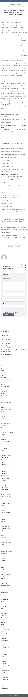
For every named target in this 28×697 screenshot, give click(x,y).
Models (2, 569)
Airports (3, 384)
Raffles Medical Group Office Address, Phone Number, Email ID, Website (7, 266)
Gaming (2, 491)
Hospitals (3, 510)
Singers (2, 645)
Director (3, 443)
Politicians (3, 601)
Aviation (3, 393)
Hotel (2, 517)
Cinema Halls (4, 418)
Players (2, 597)
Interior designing (5, 526)
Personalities (4, 588)
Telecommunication (5, 665)
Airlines (2, 382)
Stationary (3, 652)
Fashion (2, 466)
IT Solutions (3, 533)
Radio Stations (4, 613)
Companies (3, 430)
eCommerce (3, 450)
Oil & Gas (3, 576)
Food (2, 482)
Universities (3, 690)
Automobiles (4, 391)
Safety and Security (5, 629)
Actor (2, 368)
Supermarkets (4, 658)
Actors (2, 370)
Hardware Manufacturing (6, 503)
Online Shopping (4, 581)
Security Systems (5, 633)
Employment (4, 462)
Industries (3, 519)
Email (4, 297)
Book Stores (4, 404)
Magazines (3, 546)
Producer (3, 608)
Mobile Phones (4, 565)
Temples (3, 672)
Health (2, 505)
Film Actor (3, 471)
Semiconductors (4, 636)
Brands (2, 407)
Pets (2, 590)
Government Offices (5, 501)
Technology (3, 663)
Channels (3, 416)
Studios (2, 656)
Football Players (4, 489)
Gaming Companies (5, 494)
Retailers (3, 626)
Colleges (3, 425)
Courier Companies (5, 441)
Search (2, 321)
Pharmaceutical (4, 592)
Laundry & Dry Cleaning (6, 542)
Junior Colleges (4, 539)
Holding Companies (5, 507)
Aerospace (3, 377)
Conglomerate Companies (7, 432)
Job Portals (14, 8)
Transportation (4, 684)
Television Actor (4, 668)
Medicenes (3, 560)
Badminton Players (5, 395)
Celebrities (3, 414)
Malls (2, 549)
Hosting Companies (5, 512)
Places (2, 594)
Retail (2, 624)
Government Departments (7, 498)
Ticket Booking (4, 677)
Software (3, 649)
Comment (5, 280)
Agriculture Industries (6, 379)
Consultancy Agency (5, 436)
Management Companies (6, 551)
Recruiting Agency (5, 617)
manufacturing (4, 553)
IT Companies (4, 530)
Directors (3, 446)
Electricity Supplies (5, 457)
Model (2, 567)
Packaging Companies (6, 585)
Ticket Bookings (4, 679)
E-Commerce (4, 448)
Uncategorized (4, 688)
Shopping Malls (4, 640)
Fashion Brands (4, 469)
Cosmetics (3, 439)
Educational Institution (6, 455)
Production (3, 610)
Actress (2, 372)
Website (4, 303)
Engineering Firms (5, 464)
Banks (2, 400)
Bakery (2, 398)
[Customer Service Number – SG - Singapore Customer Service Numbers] (14, 4)
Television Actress (5, 670)
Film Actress (4, 473)
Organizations (4, 583)
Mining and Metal (5, 562)
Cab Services (4, 411)
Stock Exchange (4, 654)
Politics (2, 604)
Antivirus (3, 388)
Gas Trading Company (6, 496)
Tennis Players (4, 674)
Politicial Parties (4, 599)
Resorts (2, 620)
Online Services (4, 578)
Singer (2, 642)
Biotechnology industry (6, 402)
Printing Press (4, 606)
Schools (2, 631)
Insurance (3, 523)
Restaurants (3, 622)
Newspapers (4, 571)
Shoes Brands (4, 638)
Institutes (3, 521)
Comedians (3, 427)
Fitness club (3, 480)
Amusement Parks (5, 386)
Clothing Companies (5, 423)
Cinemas (3, 420)
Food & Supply (4, 485)
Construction (4, 434)
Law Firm (3, 544)
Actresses (3, 375)
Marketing (3, 555)
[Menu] (2, 4)
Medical (3, 558)
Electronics (3, 459)
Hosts (2, 514)
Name (4, 291)
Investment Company (5, 528)
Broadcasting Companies (6, 409)
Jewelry (2, 535)
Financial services (5, 478)
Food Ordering (4, 487)
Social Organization (5, 647)
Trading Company (5, 681)
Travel (2, 686)
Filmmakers (3, 475)
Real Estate (3, 615)
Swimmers (3, 661)
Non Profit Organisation (6, 574)
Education (3, 453)
